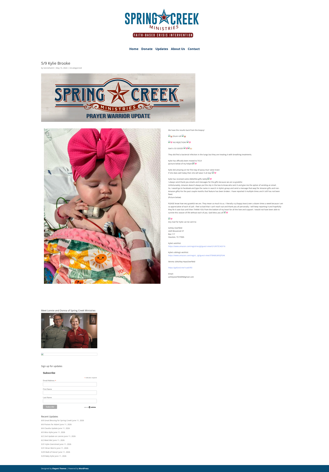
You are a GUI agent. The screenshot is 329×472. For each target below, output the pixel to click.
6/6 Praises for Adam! (50, 424)
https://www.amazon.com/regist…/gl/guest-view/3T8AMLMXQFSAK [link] (196, 255)
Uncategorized (75, 68)
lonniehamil (49, 68)
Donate (147, 49)
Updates (161, 49)
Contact (194, 49)
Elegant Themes (59, 468)
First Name (47, 389)
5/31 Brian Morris (48, 448)
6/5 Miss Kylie (47, 432)
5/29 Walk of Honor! (49, 452)
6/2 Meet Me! (46, 440)
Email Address (49, 380)
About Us (178, 49)
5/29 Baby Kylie (47, 456)
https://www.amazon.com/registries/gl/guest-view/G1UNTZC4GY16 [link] (196, 246)
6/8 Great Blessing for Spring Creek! (56, 420)
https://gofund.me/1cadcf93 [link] (180, 267)
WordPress (84, 468)
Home (133, 49)
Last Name (47, 397)
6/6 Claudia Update (49, 428)
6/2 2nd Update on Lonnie (52, 436)
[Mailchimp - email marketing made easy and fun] (90, 408)
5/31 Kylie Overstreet (50, 444)
